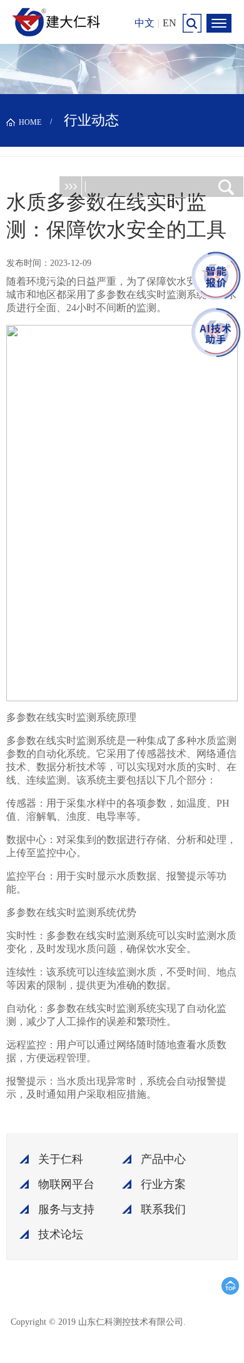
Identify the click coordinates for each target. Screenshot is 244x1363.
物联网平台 (66, 1184)
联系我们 (163, 1209)
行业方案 (163, 1184)
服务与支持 (66, 1209)
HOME (30, 122)
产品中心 (163, 1159)
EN (169, 23)
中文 (145, 23)
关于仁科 (60, 1159)
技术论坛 (60, 1234)
